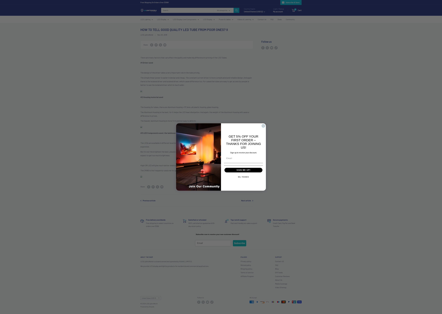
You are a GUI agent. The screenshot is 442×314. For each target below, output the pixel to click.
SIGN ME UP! (243, 170)
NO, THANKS (243, 177)
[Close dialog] (263, 125)
